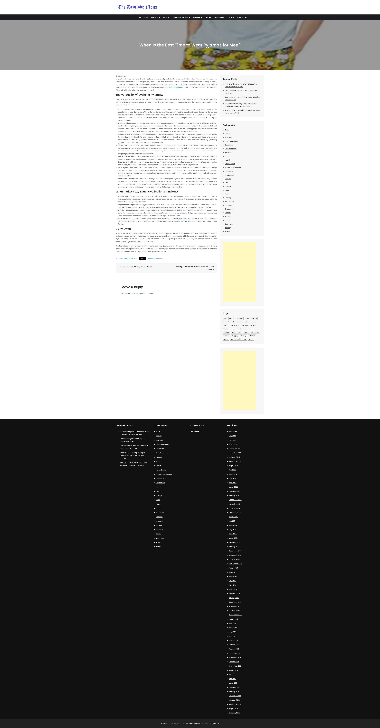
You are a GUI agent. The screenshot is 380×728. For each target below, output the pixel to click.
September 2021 (235, 666)
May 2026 (232, 436)
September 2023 (235, 564)
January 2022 (234, 649)
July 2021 (232, 674)
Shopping (228, 209)
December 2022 (235, 602)
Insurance (229, 171)
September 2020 (235, 704)
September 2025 (235, 461)
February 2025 (234, 491)
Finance (228, 152)
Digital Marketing (231, 141)
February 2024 (234, 542)
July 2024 (232, 521)
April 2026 (233, 440)
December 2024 (235, 500)
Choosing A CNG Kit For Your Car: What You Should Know (194, 268)
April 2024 (233, 534)
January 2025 (234, 495)
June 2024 (233, 525)
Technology (219, 17)
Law (226, 182)
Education (229, 145)
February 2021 (234, 687)
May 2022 (232, 632)
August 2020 (233, 708)
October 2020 (234, 700)
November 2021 (235, 657)
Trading (228, 228)
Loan (227, 190)
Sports (208, 17)
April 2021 (232, 679)
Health (166, 17)
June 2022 (233, 628)
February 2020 (234, 713)
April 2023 (232, 585)
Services (228, 205)
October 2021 (234, 662)
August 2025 (233, 466)
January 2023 (234, 598)
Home (138, 17)
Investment (229, 175)
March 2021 (233, 683)
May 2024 (232, 529)
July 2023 (232, 572)
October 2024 (234, 508)
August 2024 (233, 517)
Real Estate (229, 201)
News (227, 194)
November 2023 (235, 555)
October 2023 (234, 559)
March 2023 (233, 589)
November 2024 (235, 504)
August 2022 (233, 619)
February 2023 (234, 593)
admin (120, 258)
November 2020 (235, 696)
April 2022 (232, 636)
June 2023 (233, 576)
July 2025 (232, 470)
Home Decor (230, 164)
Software (228, 216)
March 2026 (233, 444)
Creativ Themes (212, 723)
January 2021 (234, 691)
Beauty (227, 134)
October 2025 (234, 457)
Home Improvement (180, 17)
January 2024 (234, 547)
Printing (228, 198)
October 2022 (234, 610)
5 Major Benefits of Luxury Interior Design (136, 267)
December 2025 (235, 449)
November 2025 (235, 453)
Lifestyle (196, 17)
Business (154, 17)
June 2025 (233, 474)
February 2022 (234, 645)
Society (228, 213)
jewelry (228, 179)
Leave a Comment (156, 258)
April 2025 (233, 483)
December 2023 (235, 551)
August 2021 (233, 670)
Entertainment (231, 149)
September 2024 (235, 512)
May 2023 (232, 581)
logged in (134, 293)
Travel (231, 17)
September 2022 (235, 615)
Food (227, 156)
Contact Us (242, 17)
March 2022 (233, 640)
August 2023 (233, 568)
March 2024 (233, 538)
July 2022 (232, 623)
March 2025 (233, 487)
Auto (146, 17)
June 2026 (233, 431)
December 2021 (235, 653)
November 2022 (235, 606)
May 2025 (232, 478)
